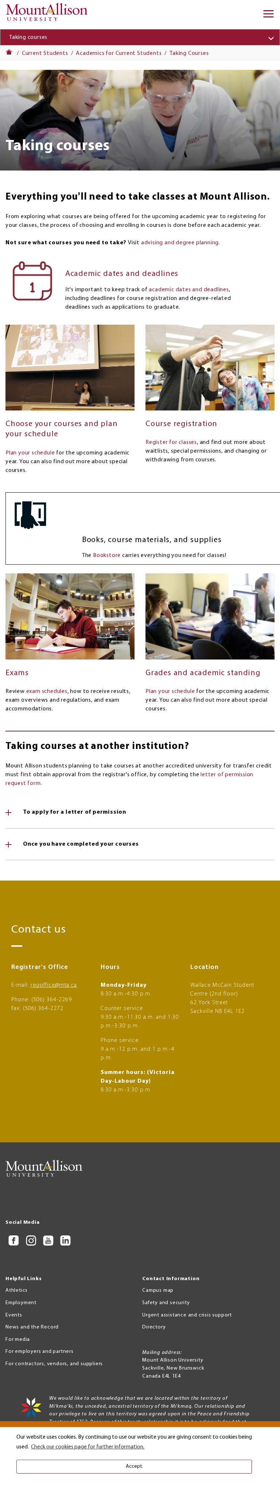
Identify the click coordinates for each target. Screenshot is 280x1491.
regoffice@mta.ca (54, 985)
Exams (17, 673)
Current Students (45, 53)
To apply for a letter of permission (74, 812)
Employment (20, 1303)
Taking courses (28, 37)
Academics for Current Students (119, 53)
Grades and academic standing (202, 673)
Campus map (158, 1290)
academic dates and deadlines (189, 290)
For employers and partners (39, 1351)
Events (13, 1315)
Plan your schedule (30, 453)
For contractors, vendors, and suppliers (54, 1364)
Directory (154, 1327)
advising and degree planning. (180, 243)
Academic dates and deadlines (121, 274)
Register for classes (171, 442)
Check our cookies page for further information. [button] (87, 1447)
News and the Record (32, 1327)
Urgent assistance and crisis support (187, 1315)
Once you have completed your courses (81, 844)
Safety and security (166, 1303)
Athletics (16, 1290)
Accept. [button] (134, 1466)
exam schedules (46, 691)
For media (17, 1339)
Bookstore (107, 555)
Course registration (181, 424)
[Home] (49, 14)
